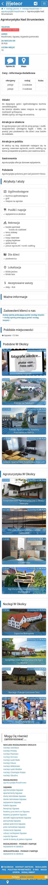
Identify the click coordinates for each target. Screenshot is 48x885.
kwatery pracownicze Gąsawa (16, 811)
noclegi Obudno (10, 775)
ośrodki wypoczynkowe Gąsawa (17, 817)
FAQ (4, 869)
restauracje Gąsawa (12, 830)
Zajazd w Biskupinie (24, 633)
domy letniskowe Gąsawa (14, 796)
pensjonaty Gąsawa (12, 820)
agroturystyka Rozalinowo (14, 782)
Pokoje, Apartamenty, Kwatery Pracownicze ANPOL (24, 431)
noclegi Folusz (9, 763)
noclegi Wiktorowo (11, 766)
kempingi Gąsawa (11, 808)
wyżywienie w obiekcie (13, 846)
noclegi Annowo (10, 757)
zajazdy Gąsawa (10, 836)
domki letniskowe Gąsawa (14, 799)
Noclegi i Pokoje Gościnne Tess (24, 692)
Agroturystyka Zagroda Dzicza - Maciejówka (24, 590)
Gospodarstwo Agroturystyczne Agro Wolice (24, 661)
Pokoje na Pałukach (24, 403)
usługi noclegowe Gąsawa (15, 833)
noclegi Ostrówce (11, 747)
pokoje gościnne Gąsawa (14, 824)
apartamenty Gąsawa (12, 793)
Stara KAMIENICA (24, 721)
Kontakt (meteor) (24, 867)
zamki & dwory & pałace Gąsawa (17, 839)
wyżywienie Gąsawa (12, 802)
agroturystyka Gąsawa (13, 790)
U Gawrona (24, 562)
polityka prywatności (19, 869)
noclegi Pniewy (10, 750)
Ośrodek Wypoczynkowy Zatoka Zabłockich (24, 532)
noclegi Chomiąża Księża (14, 772)
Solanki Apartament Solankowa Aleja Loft (24, 462)
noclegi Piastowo (10, 754)
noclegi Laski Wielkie (12, 769)
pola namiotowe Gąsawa (14, 827)
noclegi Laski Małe (11, 760)
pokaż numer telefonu (10, 30)
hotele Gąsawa (9, 805)
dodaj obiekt (28, 872)
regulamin (41, 867)
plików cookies (27, 877)
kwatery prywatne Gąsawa (15, 814)
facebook (8, 867)
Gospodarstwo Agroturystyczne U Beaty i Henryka (24, 502)
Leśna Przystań (24, 373)
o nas (36, 869)
